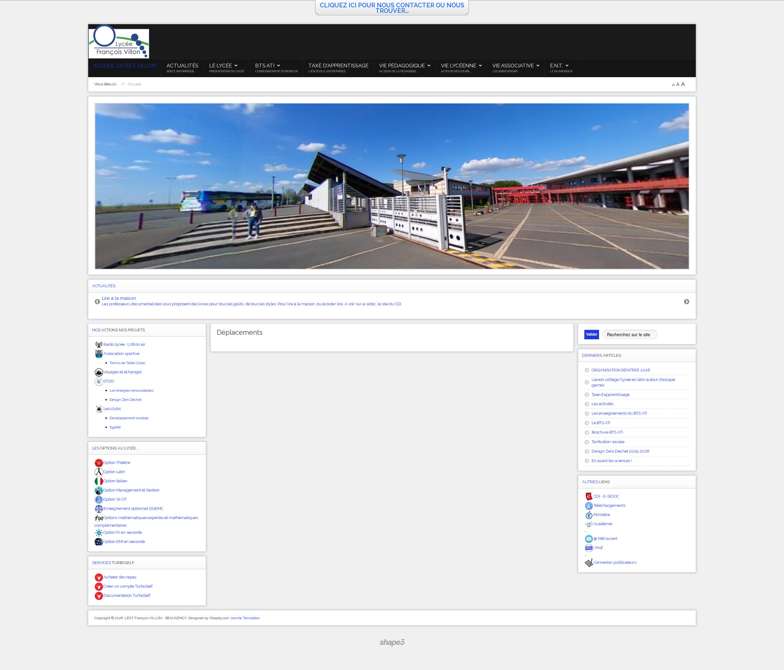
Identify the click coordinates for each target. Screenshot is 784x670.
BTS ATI (264, 65)
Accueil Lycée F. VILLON (124, 65)
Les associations (505, 71)
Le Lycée (220, 65)
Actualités (182, 65)
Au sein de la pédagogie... (398, 71)
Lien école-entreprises (326, 71)
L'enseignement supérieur (276, 71)
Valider (591, 334)
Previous (97, 302)
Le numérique (561, 71)
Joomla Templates (245, 618)
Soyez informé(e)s (180, 71)
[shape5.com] (392, 643)
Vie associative (513, 65)
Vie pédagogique (402, 65)
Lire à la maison (119, 298)
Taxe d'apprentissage (338, 65)
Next (687, 302)
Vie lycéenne (458, 65)
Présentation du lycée (226, 71)
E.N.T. (556, 65)
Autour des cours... (456, 71)
